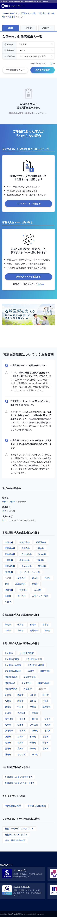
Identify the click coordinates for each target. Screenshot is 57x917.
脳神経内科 (10, 554)
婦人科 (35, 578)
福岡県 (12, 501)
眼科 (7, 583)
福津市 (35, 718)
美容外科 (21, 595)
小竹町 (33, 742)
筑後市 (20, 700)
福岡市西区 (26, 683)
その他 (8, 601)
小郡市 (33, 706)
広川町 (20, 748)
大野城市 (21, 712)
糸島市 (48, 724)
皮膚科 (35, 583)
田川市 (33, 695)
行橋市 (46, 700)
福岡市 (31, 671)
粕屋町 (33, 736)
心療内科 (40, 548)
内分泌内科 (26, 554)
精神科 (48, 578)
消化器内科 (24, 542)
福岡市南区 (10, 683)
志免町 (48, 730)
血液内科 (25, 548)
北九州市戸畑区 (12, 659)
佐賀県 (20, 624)
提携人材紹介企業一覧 (15, 840)
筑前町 (8, 748)
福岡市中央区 (30, 677)
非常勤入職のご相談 (37, 805)
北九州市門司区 (26, 653)
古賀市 (22, 718)
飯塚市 (20, 695)
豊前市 (8, 706)
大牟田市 (28, 689)
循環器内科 (41, 542)
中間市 (20, 706)
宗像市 (35, 712)
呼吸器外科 (10, 566)
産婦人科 (21, 578)
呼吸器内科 (10, 548)
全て (4, 511)
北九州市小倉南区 (13, 665)
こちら (39, 284)
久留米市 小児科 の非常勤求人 (19, 777)
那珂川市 (9, 730)
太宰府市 (9, 718)
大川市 (33, 700)
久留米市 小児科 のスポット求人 (20, 783)
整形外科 (42, 566)
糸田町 (46, 748)
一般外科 (9, 560)
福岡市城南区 (44, 683)
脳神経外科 (26, 566)
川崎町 (8, 754)
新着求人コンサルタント (16, 834)
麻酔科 (8, 595)
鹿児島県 (34, 630)
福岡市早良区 (11, 689)
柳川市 (46, 695)
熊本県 (46, 624)
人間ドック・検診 (40, 595)
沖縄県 (48, 630)
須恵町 (8, 736)
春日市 (8, 712)
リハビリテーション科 (29, 572)
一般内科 (9, 542)
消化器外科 (24, 560)
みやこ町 (21, 754)
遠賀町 (20, 742)
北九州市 (9, 653)
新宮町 (20, 736)
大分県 (8, 630)
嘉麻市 (8, 724)
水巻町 (46, 736)
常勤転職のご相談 (13, 805)
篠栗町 (35, 730)
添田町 (33, 748)
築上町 (35, 754)
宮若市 (48, 718)
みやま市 (34, 724)
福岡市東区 (45, 671)
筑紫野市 (47, 706)
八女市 (8, 700)
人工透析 (38, 589)
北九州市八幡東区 (36, 665)
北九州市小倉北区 (34, 659)
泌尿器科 (9, 589)
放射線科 (23, 589)
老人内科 (42, 554)
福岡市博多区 (11, 677)
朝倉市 (20, 724)
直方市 (8, 695)
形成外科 (9, 572)
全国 (4, 501)
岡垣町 (8, 742)
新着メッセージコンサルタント (19, 828)
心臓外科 (40, 560)
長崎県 (33, 624)
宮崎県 (20, 630)
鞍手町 (46, 742)
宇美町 (22, 730)
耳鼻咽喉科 (20, 583)
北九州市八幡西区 (13, 671)
